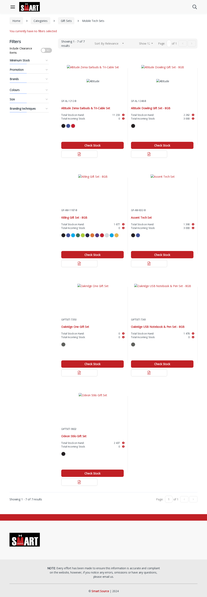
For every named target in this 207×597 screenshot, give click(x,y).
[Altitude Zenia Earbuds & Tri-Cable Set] (93, 67)
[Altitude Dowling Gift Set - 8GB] (162, 67)
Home (16, 21)
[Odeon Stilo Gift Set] (93, 394)
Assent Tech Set (141, 217)
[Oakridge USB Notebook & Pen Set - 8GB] (162, 285)
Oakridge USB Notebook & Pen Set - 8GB (158, 326)
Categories (41, 21)
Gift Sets (66, 21)
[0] (182, 43)
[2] (192, 43)
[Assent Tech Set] (162, 176)
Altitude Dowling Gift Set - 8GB (150, 108)
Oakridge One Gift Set (75, 326)
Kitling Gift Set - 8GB (74, 217)
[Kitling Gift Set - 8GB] (93, 176)
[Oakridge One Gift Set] (93, 285)
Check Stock (92, 145)
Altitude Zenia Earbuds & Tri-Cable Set (85, 108)
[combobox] (109, 43)
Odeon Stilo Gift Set (74, 435)
